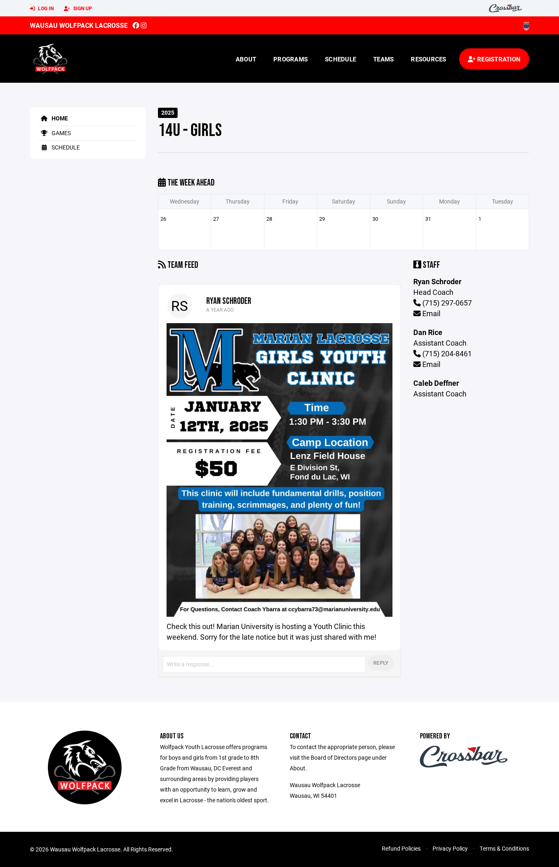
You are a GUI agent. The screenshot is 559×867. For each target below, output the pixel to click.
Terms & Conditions (504, 848)
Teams (383, 59)
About (246, 59)
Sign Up (82, 8)
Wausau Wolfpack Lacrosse (79, 25)
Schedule (340, 59)
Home (59, 118)
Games (60, 133)
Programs (290, 59)
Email (430, 313)
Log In (45, 8)
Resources (428, 59)
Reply (380, 662)
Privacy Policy (450, 848)
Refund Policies (401, 848)
